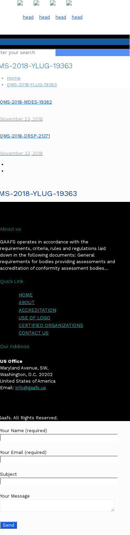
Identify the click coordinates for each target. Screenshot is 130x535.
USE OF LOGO (34, 317)
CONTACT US (34, 333)
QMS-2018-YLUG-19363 (32, 84)
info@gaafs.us (30, 387)
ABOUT (27, 302)
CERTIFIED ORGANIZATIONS (51, 325)
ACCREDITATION (37, 310)
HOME (26, 294)
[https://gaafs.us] (50, 17)
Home (13, 78)
